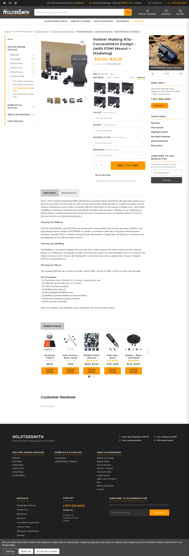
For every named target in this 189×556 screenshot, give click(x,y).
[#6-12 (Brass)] (140, 349)
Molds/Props (16, 72)
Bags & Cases (103, 461)
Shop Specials (122, 21)
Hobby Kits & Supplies (80, 21)
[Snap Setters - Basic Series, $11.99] (70, 340)
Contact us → (159, 105)
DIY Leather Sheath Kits (23, 84)
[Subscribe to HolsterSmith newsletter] (16, 3)
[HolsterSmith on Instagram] (10, 3)
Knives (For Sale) (104, 472)
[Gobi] (93, 349)
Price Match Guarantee (160, 136)
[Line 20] (68, 349)
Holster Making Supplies (56, 21)
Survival (100, 489)
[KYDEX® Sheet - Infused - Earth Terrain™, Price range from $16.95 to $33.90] (91, 340)
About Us (21, 518)
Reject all (26, 551)
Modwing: (106, 150)
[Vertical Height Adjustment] (110, 349)
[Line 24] (72, 349)
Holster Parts (16, 63)
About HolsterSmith (159, 141)
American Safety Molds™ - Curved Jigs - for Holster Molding (49, 356)
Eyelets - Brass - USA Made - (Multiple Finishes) (133, 356)
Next (85, 98)
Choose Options (50, 371)
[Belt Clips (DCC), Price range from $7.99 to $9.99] (112, 340)
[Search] (128, 12)
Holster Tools (16, 67)
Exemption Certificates (28, 531)
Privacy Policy (156, 145)
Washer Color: (109, 137)
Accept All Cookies (47, 551)
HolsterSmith (28, 437)
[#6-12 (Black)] (136, 349)
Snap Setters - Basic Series (71, 356)
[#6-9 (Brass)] (133, 349)
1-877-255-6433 (161, 99)
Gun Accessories (104, 465)
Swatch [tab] (141, 77)
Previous (43, 98)
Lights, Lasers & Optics (107, 479)
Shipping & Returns (159, 132)
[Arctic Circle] (85, 349)
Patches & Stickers (105, 486)
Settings (10, 551)
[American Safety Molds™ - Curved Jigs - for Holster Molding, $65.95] (50, 340)
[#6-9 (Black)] (129, 349)
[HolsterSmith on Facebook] (4, 3)
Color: (104, 112)
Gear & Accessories (103, 21)
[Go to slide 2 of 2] (94, 376)
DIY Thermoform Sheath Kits (23, 95)
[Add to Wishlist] (82, 42)
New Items (155, 123)
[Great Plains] (97, 349)
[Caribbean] (89, 349)
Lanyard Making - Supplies (66, 461)
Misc (99, 482)
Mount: (104, 125)
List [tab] (131, 77)
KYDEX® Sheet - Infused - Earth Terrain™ (91, 356)
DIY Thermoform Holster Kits (23, 89)
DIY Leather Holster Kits (23, 81)
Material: (119, 77)
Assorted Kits (60, 458)
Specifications (68, 192)
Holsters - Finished (105, 468)
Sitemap (21, 535)
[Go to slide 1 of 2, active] (89, 376)
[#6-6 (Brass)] (125, 349)
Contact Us (22, 509)
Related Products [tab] (52, 326)
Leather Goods (103, 475)
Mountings (15, 59)
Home (10, 39)
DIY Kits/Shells (17, 76)
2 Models (48, 350)
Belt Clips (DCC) (112, 356)
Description (50, 192)
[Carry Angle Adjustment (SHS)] (114, 349)
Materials (14, 55)
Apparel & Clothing (105, 458)
